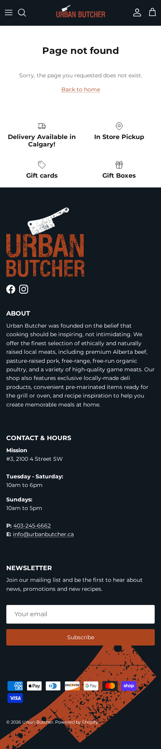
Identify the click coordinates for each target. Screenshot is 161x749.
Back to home (80, 89)
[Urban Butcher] (80, 11)
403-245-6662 (32, 525)
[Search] (25, 12)
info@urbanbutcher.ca (43, 534)
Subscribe (80, 637)
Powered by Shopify (76, 722)
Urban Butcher (37, 722)
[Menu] (8, 12)
